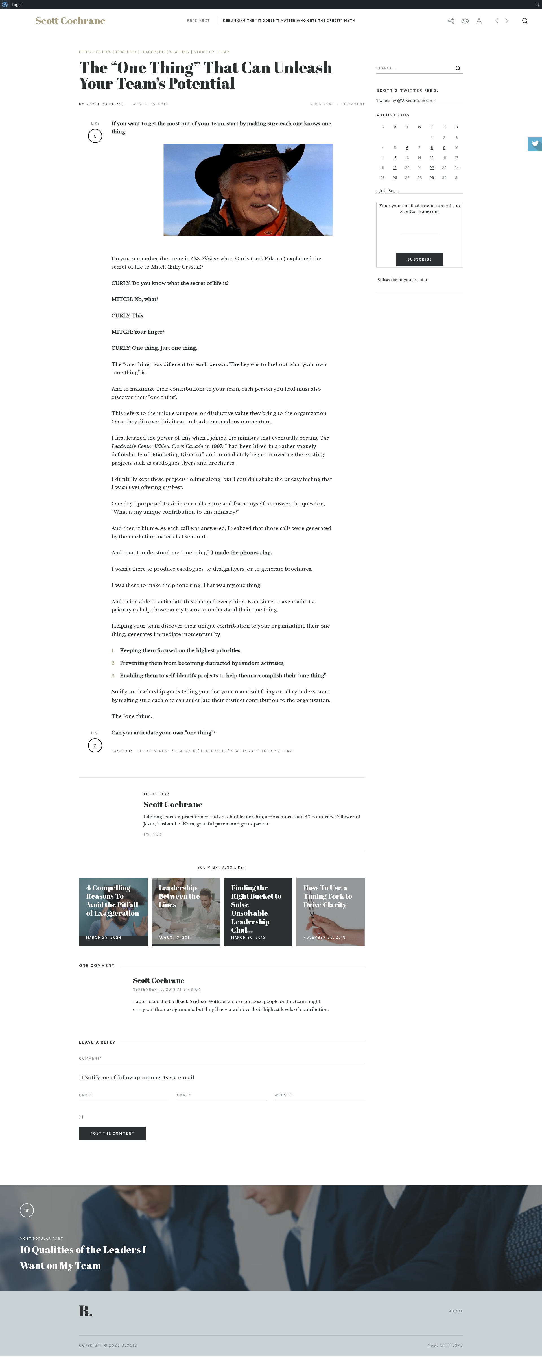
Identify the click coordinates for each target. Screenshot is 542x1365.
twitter (152, 834)
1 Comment (353, 104)
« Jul (380, 190)
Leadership (153, 52)
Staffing (179, 52)
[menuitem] (5, 4)
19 (395, 168)
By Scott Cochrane (101, 104)
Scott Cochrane (173, 804)
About (456, 1311)
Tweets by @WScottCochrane (405, 100)
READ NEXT (271, 20)
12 (395, 157)
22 (432, 168)
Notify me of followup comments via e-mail (139, 1078)
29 (432, 178)
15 (432, 157)
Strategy (204, 52)
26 (395, 178)
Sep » (393, 190)
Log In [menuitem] (17, 4)
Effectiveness (95, 52)
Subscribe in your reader (402, 280)
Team (224, 52)
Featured (126, 52)
